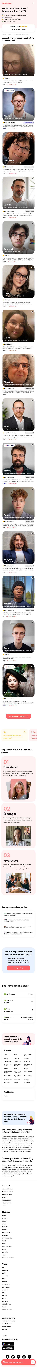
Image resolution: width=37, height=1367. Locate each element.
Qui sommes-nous (7, 1189)
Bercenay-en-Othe (27, 1055)
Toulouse (5, 1276)
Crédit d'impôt (6, 1324)
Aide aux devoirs (7, 1238)
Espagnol (5, 1252)
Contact (5, 1329)
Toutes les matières (8, 1257)
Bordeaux (5, 1290)
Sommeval (17, 1079)
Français (5, 1235)
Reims (15, 1054)
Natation (5, 1227)
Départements (6, 1203)
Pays (3, 1197)
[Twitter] (13, 1357)
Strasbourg (5, 1284)
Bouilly (6, 1058)
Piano (4, 1224)
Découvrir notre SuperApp (10, 1339)
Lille (3, 1293)
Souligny (26, 1079)
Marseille (5, 1270)
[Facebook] (7, 1357)
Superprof (4, 34)
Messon (6, 1068)
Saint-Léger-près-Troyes (17, 1076)
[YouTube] (29, 1357)
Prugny (26, 1068)
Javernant (27, 1061)
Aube (10, 34)
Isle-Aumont (17, 1061)
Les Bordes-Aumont (17, 1065)
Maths (4, 1215)
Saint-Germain (28, 1071)
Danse (4, 1243)
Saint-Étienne (6, 1304)
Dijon (5, 1054)
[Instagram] (18, 1357)
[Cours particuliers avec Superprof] (7, 3)
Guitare (4, 1229)
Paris (3, 1267)
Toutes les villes (7, 1309)
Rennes (4, 1295)
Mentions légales (7, 1191)
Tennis (4, 1241)
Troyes (16, 1082)
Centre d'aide (6, 1326)
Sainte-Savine (8, 1079)
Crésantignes (7, 1061)
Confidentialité (7, 1194)
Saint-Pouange (28, 1075)
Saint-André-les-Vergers (17, 1072)
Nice (3, 1278)
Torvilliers (6, 1082)
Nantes (4, 1281)
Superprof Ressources (8, 1321)
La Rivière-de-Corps (8, 1065)
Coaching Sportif (7, 1232)
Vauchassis (27, 1082)
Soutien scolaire (7, 1246)
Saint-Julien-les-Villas (7, 1076)
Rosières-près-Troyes (8, 1072)
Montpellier (5, 1287)
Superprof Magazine (8, 1318)
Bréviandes (17, 1058)
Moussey (16, 1068)
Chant (4, 1221)
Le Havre (5, 1301)
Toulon (4, 1307)
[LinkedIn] (24, 1357)
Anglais (6, 1096)
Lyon (3, 1273)
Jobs (3, 1205)
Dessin (4, 1249)
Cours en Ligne (6, 1200)
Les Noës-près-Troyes (28, 1065)
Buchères (26, 1058)
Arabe (4, 1255)
